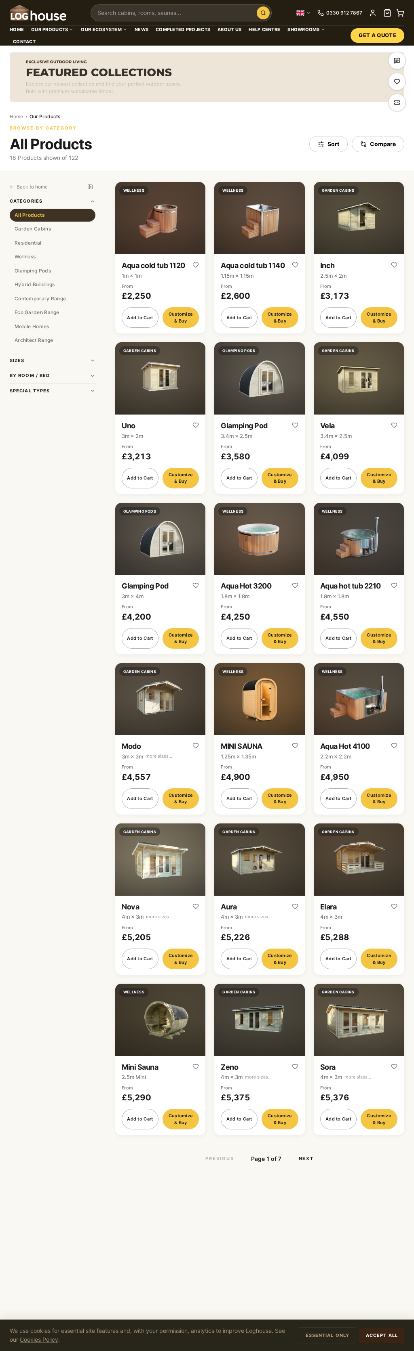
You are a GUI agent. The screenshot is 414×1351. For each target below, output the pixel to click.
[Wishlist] (397, 81)
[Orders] (387, 13)
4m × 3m (147, 916)
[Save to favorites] (196, 265)
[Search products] (263, 12)
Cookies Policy (39, 1339)
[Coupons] (397, 102)
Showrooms (303, 29)
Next (306, 1158)
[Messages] (397, 60)
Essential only (327, 1335)
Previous (219, 1158)
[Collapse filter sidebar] (90, 187)
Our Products (49, 29)
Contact (24, 41)
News (141, 29)
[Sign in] (373, 13)
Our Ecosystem (101, 29)
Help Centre (264, 29)
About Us (229, 29)
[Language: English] (303, 13)
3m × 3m (147, 756)
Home (17, 29)
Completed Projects (183, 29)
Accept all (382, 1335)
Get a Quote (377, 35)
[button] (160, 258)
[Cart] (400, 13)
